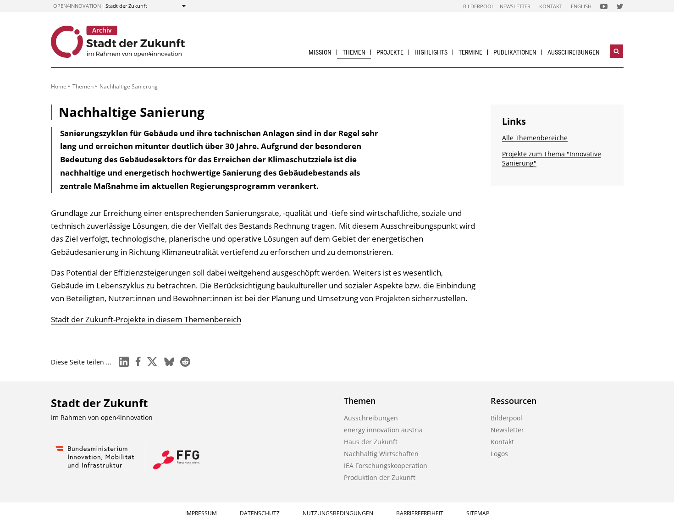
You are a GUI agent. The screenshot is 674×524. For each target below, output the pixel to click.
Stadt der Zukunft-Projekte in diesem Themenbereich (146, 319)
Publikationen (514, 52)
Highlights (430, 52)
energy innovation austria (383, 429)
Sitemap (477, 513)
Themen (354, 52)
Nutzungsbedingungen (338, 513)
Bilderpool (478, 6)
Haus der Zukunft (371, 441)
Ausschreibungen (573, 52)
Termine (470, 52)
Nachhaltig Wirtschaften (381, 453)
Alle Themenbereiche (535, 137)
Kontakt (550, 6)
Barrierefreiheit (419, 513)
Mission (320, 52)
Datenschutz (260, 513)
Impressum (201, 513)
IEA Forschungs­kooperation (385, 465)
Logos (499, 453)
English (581, 6)
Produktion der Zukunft (379, 477)
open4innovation (77, 5)
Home (58, 86)
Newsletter (515, 6)
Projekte (389, 52)
